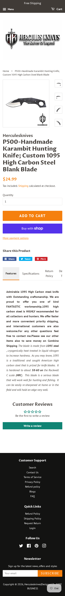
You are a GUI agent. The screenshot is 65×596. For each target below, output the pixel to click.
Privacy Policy (32, 482)
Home (6, 71)
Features (11, 273)
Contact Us (32, 472)
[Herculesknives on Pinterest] (36, 546)
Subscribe (50, 573)
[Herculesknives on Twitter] (21, 546)
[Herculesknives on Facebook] (29, 546)
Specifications (30, 273)
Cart (59, 9)
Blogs (32, 491)
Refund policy (32, 486)
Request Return (32, 523)
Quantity (8, 195)
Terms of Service (32, 477)
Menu (10, 9)
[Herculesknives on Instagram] (44, 546)
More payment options (16, 238)
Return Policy (49, 273)
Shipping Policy (32, 518)
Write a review (33, 426)
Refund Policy (32, 513)
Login (32, 528)
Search (32, 467)
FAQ (32, 496)
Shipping (23, 186)
